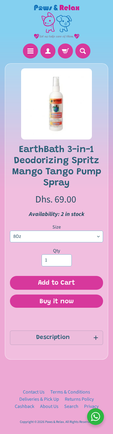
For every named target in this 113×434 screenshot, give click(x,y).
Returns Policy (79, 399)
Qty (56, 250)
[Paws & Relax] (56, 22)
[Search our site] (82, 50)
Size (56, 227)
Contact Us (34, 392)
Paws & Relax (54, 422)
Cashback (24, 406)
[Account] (47, 50)
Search (71, 406)
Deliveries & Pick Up (39, 399)
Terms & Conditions (70, 392)
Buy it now (56, 301)
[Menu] (30, 50)
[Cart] (65, 50)
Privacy (91, 406)
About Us (49, 406)
